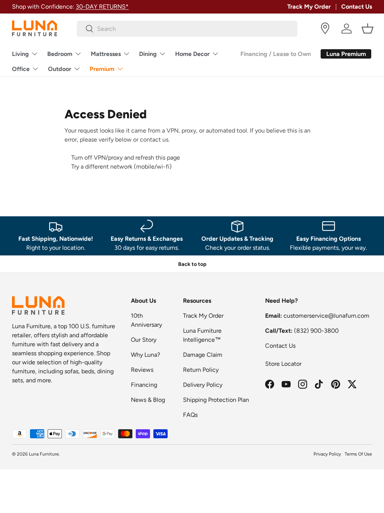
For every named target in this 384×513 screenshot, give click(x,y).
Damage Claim (202, 354)
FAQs (190, 414)
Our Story (143, 339)
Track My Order (309, 6)
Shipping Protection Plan (216, 399)
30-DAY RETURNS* (102, 6)
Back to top (192, 264)
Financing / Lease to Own (275, 53)
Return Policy (201, 369)
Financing (144, 384)
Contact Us (356, 6)
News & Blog (148, 399)
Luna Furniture (44, 454)
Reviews (142, 369)
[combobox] (187, 29)
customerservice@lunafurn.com (326, 315)
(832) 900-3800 (316, 330)
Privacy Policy (327, 454)
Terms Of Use (358, 454)
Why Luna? (145, 354)
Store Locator (283, 363)
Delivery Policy (202, 384)
